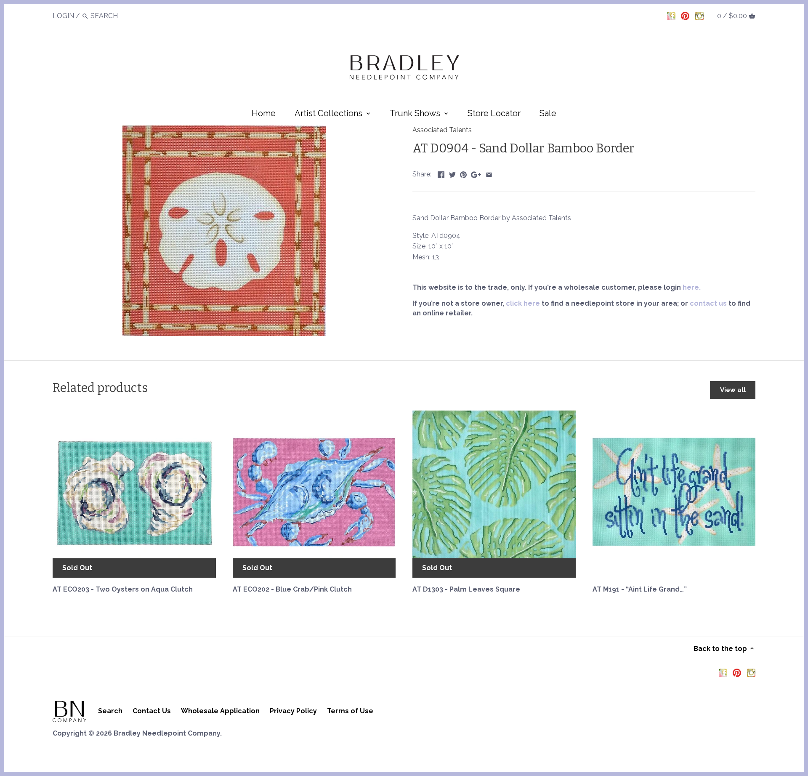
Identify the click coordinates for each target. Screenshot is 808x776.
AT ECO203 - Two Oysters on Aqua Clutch (123, 589)
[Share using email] (489, 173)
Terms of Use (350, 711)
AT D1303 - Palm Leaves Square (466, 589)
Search (110, 711)
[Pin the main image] (463, 173)
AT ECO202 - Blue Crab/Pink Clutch (292, 589)
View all (733, 390)
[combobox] (114, 15)
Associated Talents (442, 130)
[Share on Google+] (476, 173)
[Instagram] (699, 16)
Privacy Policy (293, 711)
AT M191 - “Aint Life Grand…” (640, 589)
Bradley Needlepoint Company (167, 733)
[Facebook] (671, 16)
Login (63, 16)
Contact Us (152, 711)
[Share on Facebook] (441, 173)
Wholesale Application (220, 711)
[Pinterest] (685, 16)
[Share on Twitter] (452, 173)
